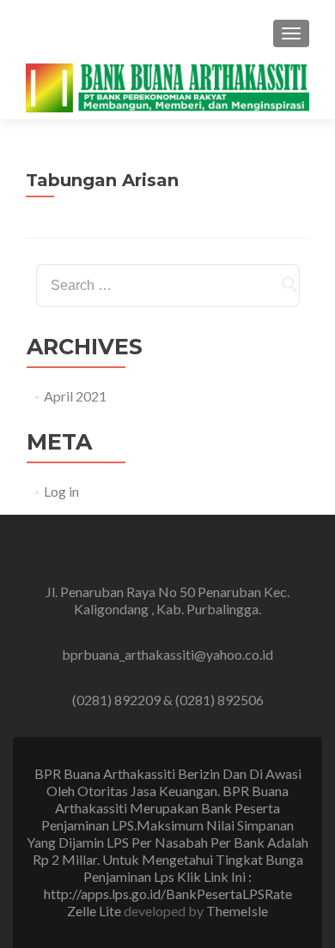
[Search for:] (168, 285)
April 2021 (75, 396)
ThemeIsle (237, 911)
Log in (61, 491)
